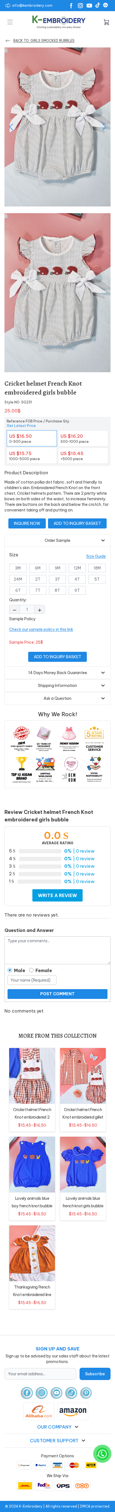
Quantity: (18, 599)
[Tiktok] (97, 5)
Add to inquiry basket (77, 523)
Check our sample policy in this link (41, 629)
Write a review (57, 895)
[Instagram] (80, 5)
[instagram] (41, 1393)
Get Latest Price (21, 426)
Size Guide (96, 556)
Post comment (57, 993)
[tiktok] (71, 1393)
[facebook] (27, 1393)
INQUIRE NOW (27, 523)
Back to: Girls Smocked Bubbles (44, 41)
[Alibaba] (105, 5)
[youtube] (56, 1393)
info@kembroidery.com (32, 5)
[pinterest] (86, 1393)
